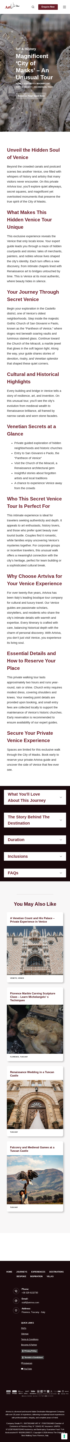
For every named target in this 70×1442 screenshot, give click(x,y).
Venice (21, 978)
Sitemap (24, 1334)
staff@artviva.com (30, 1302)
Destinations (56, 1272)
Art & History (26, 49)
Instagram (27, 1363)
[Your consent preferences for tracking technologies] (64, 1436)
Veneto (13, 978)
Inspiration (36, 1276)
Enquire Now (48, 7)
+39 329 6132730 (30, 1292)
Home (19, 83)
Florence (14, 1057)
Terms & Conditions (29, 1339)
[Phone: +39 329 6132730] (16, 1291)
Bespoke (21, 1276)
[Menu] (64, 7)
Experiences (38, 1272)
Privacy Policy (30, 1351)
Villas (50, 1276)
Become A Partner (29, 1345)
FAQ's (23, 1328)
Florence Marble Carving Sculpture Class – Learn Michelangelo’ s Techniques (32, 997)
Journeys (29, 83)
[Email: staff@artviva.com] (16, 1301)
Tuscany (24, 1057)
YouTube (27, 1369)
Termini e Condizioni (33, 1357)
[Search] (33, 7)
